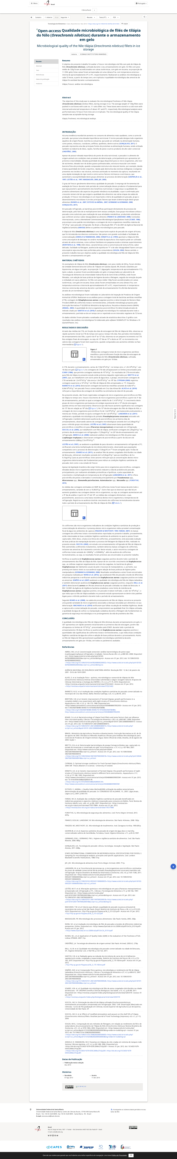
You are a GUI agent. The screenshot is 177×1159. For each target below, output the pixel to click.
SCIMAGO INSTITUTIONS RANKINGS (93, 54)
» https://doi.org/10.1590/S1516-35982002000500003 (85, 1034)
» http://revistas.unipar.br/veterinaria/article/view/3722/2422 (89, 686)
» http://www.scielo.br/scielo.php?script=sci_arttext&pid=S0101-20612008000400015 (99, 727)
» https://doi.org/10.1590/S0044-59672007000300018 (85, 756)
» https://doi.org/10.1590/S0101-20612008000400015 (85, 726)
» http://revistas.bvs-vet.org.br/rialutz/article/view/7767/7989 (89, 807)
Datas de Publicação (42, 79)
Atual (57, 17)
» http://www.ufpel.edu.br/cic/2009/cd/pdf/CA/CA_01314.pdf (89, 930)
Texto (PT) (102, 17)
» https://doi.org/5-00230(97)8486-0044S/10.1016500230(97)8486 (90, 710)
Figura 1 (79, 344)
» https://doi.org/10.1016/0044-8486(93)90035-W (84, 782)
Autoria (74, 54)
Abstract (39, 66)
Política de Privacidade (119, 1155)
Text (37, 70)
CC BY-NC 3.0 (81, 1086)
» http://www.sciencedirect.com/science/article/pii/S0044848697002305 (92, 711)
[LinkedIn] (53, 1136)
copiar (124, 24)
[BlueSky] (48, 1136)
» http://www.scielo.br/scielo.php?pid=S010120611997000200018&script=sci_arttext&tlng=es (99, 900)
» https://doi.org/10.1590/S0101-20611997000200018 (85, 899)
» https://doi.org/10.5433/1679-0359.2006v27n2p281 (85, 1051)
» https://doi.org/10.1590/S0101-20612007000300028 (85, 981)
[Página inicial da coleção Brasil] (38, 1131)
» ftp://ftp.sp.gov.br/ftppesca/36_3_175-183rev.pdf (85, 965)
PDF (114, 17)
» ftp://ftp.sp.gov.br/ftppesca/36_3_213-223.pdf (84, 913)
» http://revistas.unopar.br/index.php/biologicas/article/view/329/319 (92, 997)
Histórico (39, 83)
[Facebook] (55, 1136)
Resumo (89, 17)
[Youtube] (57, 1136)
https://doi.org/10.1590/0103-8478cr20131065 (103, 24)
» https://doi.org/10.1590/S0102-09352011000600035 (85, 881)
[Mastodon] (50, 1136)
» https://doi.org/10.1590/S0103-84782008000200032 (85, 662)
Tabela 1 (117, 503)
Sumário (38, 17)
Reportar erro (175, 414)
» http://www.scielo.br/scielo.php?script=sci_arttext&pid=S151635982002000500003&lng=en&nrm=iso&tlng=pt (99, 1035)
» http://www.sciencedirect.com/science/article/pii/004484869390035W (92, 783)
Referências (40, 75)
